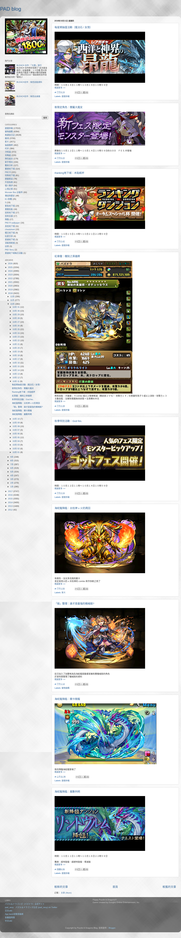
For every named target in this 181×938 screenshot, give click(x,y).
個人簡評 (9, 186)
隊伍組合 (9, 159)
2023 (10, 275)
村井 (7, 148)
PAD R (8, 172)
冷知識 (8, 152)
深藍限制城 (10, 243)
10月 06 (16, 434)
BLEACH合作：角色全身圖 (28, 96)
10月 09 (16, 423)
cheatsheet (10, 229)
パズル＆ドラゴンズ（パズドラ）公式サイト (25, 904)
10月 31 (16, 307)
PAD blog (10, 9)
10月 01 (16, 452)
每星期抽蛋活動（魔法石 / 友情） (73, 27)
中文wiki (8, 921)
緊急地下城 (10, 206)
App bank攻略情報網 (14, 914)
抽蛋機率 (9, 145)
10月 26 (16, 326)
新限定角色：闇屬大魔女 (69, 107)
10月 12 (16, 378)
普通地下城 (10, 240)
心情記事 (9, 189)
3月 (12, 479)
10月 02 (16, 449)
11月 (12, 300)
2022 (10, 278)
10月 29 (16, 315)
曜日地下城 (10, 233)
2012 (10, 510)
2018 (10, 293)
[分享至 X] (81, 92)
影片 (64, 593)
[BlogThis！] (78, 92)
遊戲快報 (66, 96)
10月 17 (16, 359)
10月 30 (16, 311)
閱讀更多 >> (60, 88)
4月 (12, 475)
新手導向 (9, 162)
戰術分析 (9, 165)
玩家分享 (9, 236)
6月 (12, 468)
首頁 (115, 886)
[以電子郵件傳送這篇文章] (76, 92)
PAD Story (9, 250)
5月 (12, 472)
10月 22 (16, 340)
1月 (12, 487)
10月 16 (16, 363)
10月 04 (16, 441)
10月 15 (16, 366)
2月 (12, 483)
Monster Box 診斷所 (14, 192)
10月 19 (16, 352)
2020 (10, 286)
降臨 (7, 219)
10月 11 (16, 381)
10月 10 (16, 419)
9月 (12, 457)
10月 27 (16, 322)
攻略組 (8, 155)
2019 (10, 290)
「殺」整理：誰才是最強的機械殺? (74, 603)
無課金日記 (10, 135)
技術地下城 (10, 213)
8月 (12, 461)
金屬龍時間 (10, 917)
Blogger (112, 928)
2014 (10, 502)
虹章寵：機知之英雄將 (67, 256)
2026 (10, 263)
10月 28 (16, 318)
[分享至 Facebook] (84, 92)
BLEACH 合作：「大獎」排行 (29, 65)
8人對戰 (8, 199)
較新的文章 (61, 886)
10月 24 (16, 333)
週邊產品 (9, 179)
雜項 (7, 138)
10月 (12, 304)
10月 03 (16, 445)
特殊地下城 (10, 175)
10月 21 (16, 344)
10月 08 (16, 426)
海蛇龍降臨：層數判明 (67, 791)
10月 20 (16, 348)
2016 (10, 495)
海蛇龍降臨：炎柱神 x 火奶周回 (72, 508)
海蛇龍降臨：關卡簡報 (67, 699)
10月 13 (16, 374)
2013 (10, 506)
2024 (10, 271)
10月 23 (16, 337)
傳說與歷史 (10, 196)
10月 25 (16, 329)
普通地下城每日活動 (14, 253)
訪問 (7, 246)
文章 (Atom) (66, 893)
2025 (10, 267)
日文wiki (8, 911)
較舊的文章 (169, 886)
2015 (10, 499)
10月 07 (16, 430)
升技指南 (9, 182)
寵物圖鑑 (66, 688)
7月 (12, 464)
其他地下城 (10, 226)
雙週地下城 (10, 169)
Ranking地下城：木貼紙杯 (69, 173)
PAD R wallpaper (12, 223)
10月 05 (16, 437)
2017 (10, 491)
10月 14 (16, 370)
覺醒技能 (9, 209)
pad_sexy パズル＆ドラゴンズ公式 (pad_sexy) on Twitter (31, 907)
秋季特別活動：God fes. (68, 421)
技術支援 (9, 216)
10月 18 (16, 355)
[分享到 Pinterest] (87, 92)
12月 (12, 296)
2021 (10, 282)
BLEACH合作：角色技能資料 (29, 82)
